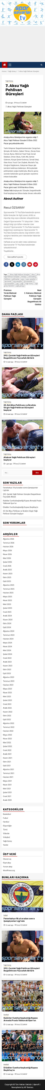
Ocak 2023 (7, 704)
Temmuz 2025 (8, 589)
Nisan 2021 (7, 785)
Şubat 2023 (7, 700)
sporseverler (17, 281)
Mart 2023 (7, 696)
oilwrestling (32, 277)
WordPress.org (9, 870)
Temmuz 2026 (8, 543)
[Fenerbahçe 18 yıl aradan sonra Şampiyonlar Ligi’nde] (22, 896)
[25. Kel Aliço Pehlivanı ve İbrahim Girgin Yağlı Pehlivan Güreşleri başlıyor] (22, 383)
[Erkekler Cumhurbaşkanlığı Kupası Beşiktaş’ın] (22, 1045)
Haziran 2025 (8, 593)
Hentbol (6, 822)
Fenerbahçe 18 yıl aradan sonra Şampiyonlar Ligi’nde (19, 919)
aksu (33, 274)
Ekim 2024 (7, 623)
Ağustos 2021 (8, 769)
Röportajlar (7, 826)
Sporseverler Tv (29, 281)
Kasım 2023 (7, 666)
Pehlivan (7, 279)
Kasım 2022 (7, 712)
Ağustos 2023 (8, 677)
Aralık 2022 (7, 708)
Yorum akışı (7, 867)
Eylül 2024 (7, 627)
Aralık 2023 (7, 662)
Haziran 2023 (8, 685)
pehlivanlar (15, 279)
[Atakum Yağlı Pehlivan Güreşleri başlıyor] (22, 435)
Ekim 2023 (7, 669)
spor (22, 279)
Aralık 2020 (7, 800)
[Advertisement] (22, 44)
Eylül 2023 (7, 673)
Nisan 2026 (7, 554)
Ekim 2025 (7, 577)
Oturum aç (7, 859)
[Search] (41, 65)
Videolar (6, 833)
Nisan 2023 (7, 693)
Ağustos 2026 (8, 539)
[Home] (4, 65)
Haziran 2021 (8, 777)
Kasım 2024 (7, 620)
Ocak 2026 (7, 566)
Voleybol (6, 837)
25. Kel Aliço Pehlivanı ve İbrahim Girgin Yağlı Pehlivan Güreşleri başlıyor (20, 407)
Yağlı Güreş (9, 81)
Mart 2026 (7, 558)
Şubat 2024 (7, 654)
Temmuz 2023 (8, 681)
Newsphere (16, 1087)
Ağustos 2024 (8, 631)
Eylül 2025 (7, 581)
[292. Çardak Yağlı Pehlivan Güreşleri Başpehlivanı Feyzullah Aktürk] (22, 333)
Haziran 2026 (8, 547)
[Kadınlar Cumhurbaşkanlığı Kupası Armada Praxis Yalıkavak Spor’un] (22, 996)
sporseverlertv (9, 284)
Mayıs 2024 (7, 643)
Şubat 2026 (7, 562)
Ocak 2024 (7, 658)
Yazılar (5, 845)
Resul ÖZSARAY (21, 103)
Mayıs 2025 (7, 597)
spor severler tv (31, 279)
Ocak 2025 (7, 612)
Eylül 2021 (7, 766)
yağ (17, 284)
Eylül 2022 (7, 719)
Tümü (5, 829)
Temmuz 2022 (8, 727)
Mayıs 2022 (7, 735)
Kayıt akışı (7, 863)
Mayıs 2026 (7, 550)
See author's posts (15, 257)
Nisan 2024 (7, 646)
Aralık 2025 (7, 570)
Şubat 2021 (7, 792)
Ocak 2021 (7, 796)
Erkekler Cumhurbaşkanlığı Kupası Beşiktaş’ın (20, 507)
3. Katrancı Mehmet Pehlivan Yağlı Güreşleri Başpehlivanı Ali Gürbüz (32, 297)
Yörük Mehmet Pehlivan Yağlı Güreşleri (10, 294)
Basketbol (7, 814)
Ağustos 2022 (8, 723)
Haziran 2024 (8, 639)
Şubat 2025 (7, 608)
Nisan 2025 (7, 600)
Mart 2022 (7, 743)
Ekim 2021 (7, 762)
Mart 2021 (7, 789)
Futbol (5, 818)
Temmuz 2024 (8, 635)
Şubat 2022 (7, 746)
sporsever (7, 281)
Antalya (23, 277)
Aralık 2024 (7, 616)
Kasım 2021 (7, 758)
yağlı (21, 284)
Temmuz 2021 (8, 773)
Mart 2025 (7, 604)
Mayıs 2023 (7, 689)
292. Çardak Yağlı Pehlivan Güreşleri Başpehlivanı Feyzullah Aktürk (22, 356)
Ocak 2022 (7, 750)
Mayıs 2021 (7, 781)
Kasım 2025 (7, 574)
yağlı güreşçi (20, 286)
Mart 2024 (7, 650)
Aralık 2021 (7, 754)
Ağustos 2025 (8, 585)
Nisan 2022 (7, 739)
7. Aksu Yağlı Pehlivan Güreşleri (19, 274)
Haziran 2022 (8, 731)
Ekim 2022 (7, 716)
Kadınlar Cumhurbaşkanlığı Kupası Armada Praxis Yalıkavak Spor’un (21, 1019)
